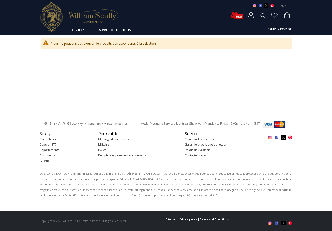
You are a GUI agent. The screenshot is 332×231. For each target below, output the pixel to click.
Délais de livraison (197, 150)
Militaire (103, 144)
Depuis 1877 (48, 144)
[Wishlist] (274, 15)
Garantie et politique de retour (206, 144)
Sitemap (171, 219)
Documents (47, 155)
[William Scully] (79, 16)
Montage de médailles (113, 139)
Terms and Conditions (214, 219)
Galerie (45, 161)
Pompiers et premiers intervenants (122, 155)
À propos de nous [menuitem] (115, 30)
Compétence (48, 139)
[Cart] (287, 15)
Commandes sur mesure (202, 139)
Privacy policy (188, 219)
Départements (49, 150)
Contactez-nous (195, 155)
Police (102, 150)
